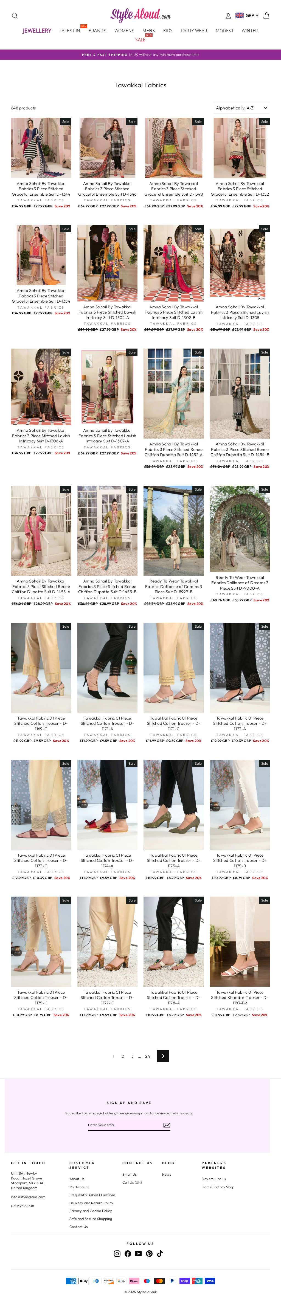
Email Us (129, 1174)
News (166, 1174)
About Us (77, 1178)
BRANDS (97, 31)
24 (147, 1056)
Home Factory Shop (218, 1187)
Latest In (72, 30)
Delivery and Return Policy (91, 1203)
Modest (225, 31)
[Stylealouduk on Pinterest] (149, 1253)
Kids (168, 31)
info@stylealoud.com (28, 1197)
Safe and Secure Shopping (90, 1218)
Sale (142, 39)
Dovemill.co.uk (214, 1178)
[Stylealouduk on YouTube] (138, 1253)
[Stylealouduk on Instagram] (117, 1253)
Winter (250, 31)
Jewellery (37, 30)
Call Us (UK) (132, 1182)
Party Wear (194, 31)
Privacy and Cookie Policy (90, 1210)
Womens (124, 31)
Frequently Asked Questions (92, 1195)
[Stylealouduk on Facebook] (128, 1253)
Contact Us (78, 1226)
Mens (148, 31)
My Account (79, 1187)
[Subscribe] (166, 1125)
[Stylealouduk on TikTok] (160, 1253)
